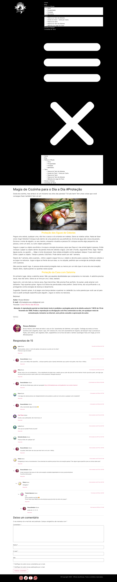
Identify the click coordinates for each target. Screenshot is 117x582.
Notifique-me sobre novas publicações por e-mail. (30, 567)
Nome (15, 544)
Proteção (50, 12)
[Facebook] (26, 578)
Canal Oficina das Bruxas (29, 305)
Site (14, 557)
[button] (72, 92)
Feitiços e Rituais (49, 6)
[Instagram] (21, 578)
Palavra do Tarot (53, 21)
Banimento (51, 14)
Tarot (46, 16)
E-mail (15, 551)
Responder (20, 353)
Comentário (17, 524)
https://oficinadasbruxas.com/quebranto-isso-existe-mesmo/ (61, 385)
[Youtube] (31, 578)
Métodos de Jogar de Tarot (56, 25)
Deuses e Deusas (49, 27)
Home (46, 2)
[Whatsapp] (35, 578)
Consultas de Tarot (50, 29)
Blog (45, 4)
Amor (49, 8)
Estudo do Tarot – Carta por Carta (58, 20)
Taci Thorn (21, 415)
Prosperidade (52, 10)
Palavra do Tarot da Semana (56, 18)
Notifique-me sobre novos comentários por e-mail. (30, 564)
